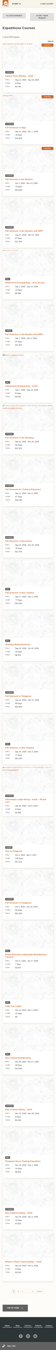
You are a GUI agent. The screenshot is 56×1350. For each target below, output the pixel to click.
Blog (17, 1326)
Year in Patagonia (13, 851)
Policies (38, 1326)
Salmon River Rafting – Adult (19, 76)
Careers (28, 1326)
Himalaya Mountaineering (17, 644)
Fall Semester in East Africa (18, 541)
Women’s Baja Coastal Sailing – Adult (23, 1262)
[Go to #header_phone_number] (28, 1346)
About (7, 1326)
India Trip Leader (13, 1006)
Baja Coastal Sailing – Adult (18, 1109)
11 (33, 1291)
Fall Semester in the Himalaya (19, 438)
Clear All (50, 41)
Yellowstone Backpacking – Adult (21, 386)
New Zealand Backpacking (18, 1058)
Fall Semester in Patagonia (18, 696)
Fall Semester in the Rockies (19, 179)
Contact (49, 1326)
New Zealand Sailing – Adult (18, 1213)
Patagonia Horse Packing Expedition (23, 1161)
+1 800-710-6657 (47, 4)
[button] (14, 15)
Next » (40, 1291)
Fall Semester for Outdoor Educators (23, 489)
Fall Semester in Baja (15, 127)
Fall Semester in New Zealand (19, 593)
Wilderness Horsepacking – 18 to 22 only (25, 283)
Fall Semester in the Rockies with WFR (24, 231)
